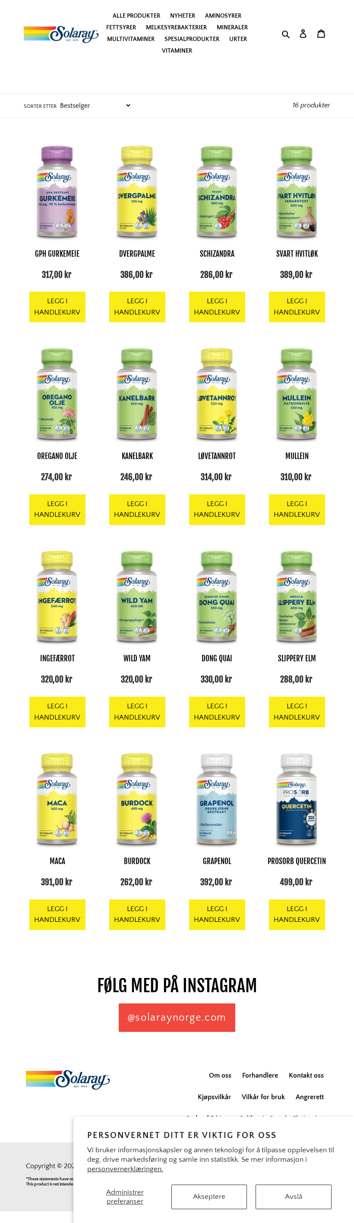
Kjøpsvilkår (214, 1097)
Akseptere (209, 1197)
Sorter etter (40, 106)
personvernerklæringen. (125, 1169)
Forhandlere (260, 1075)
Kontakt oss (306, 1075)
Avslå (293, 1197)
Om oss (220, 1075)
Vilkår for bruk (263, 1097)
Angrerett (310, 1097)
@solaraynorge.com (177, 1017)
